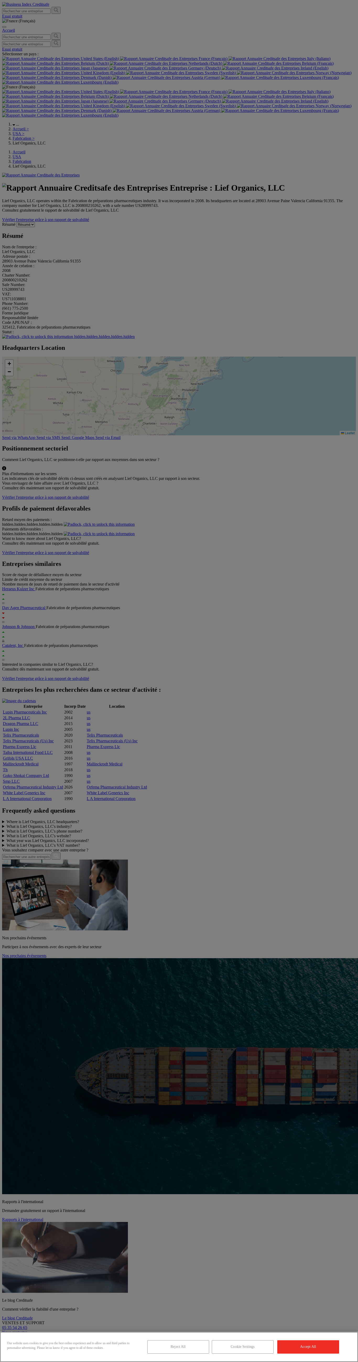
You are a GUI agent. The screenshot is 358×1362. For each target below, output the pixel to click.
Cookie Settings (242, 1347)
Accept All (308, 1347)
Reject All (178, 1347)
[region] (179, 1347)
